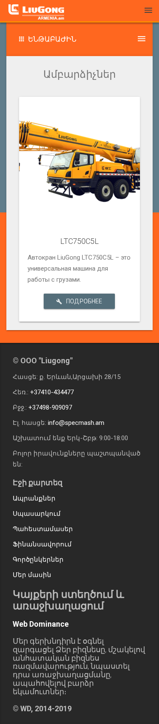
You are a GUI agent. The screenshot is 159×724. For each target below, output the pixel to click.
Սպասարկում (37, 514)
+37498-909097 (50, 407)
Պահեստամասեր (43, 529)
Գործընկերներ (38, 559)
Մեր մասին (32, 575)
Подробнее (84, 301)
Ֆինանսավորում (42, 544)
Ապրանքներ (34, 498)
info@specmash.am (76, 423)
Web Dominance (41, 623)
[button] (79, 39)
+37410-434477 (52, 392)
